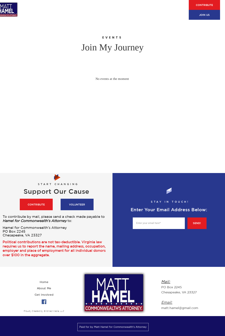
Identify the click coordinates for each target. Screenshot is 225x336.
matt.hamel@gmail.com (179, 308)
